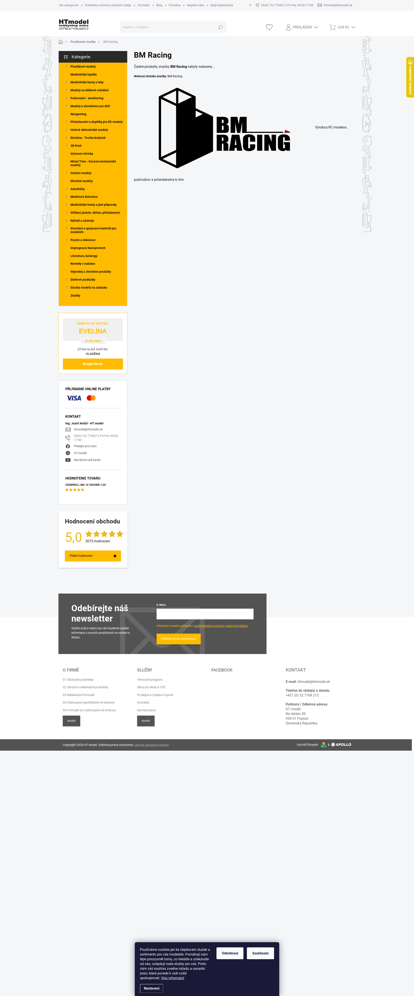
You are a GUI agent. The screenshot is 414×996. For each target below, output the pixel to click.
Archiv (71, 720)
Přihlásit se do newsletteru (178, 638)
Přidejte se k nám (85, 446)
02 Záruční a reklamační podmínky (85, 687)
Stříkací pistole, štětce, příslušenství (95, 212)
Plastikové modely (83, 66)
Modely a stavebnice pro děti (90, 106)
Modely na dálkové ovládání (90, 90)
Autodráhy (78, 189)
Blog (159, 5)
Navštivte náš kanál (87, 460)
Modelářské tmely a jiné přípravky (94, 204)
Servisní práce (146, 710)
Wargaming (78, 114)
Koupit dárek (93, 364)
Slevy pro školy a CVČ (151, 687)
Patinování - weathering (87, 98)
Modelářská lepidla (84, 74)
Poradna (174, 5)
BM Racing (175, 76)
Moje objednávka (221, 5)
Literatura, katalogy (84, 256)
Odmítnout (230, 953)
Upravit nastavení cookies (152, 745)
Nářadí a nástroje (82, 220)
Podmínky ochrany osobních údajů (108, 5)
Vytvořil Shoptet (307, 744)
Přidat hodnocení (80, 555)
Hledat (220, 27)
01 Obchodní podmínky (78, 679)
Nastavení (151, 988)
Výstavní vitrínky (82, 153)
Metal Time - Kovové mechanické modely (93, 163)
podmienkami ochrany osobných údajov (221, 626)
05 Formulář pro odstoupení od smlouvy (89, 710)
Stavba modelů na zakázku (89, 287)
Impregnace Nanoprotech (88, 248)
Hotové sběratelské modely (89, 129)
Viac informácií (172, 978)
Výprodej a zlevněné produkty (91, 271)
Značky (75, 295)
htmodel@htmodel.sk (88, 429)
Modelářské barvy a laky (87, 82)
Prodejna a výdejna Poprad (155, 695)
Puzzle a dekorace (83, 240)
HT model (80, 453)
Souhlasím (260, 953)
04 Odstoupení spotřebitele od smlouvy (89, 702)
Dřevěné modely (82, 181)
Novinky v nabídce (83, 263)
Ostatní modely (81, 173)
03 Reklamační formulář (79, 695)
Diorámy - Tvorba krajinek (88, 137)
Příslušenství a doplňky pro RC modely (97, 122)
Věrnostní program (149, 679)
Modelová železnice (84, 196)
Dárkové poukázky (83, 279)
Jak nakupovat (68, 5)
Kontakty (144, 5)
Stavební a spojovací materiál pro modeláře (93, 230)
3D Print (76, 145)
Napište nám (195, 5)
